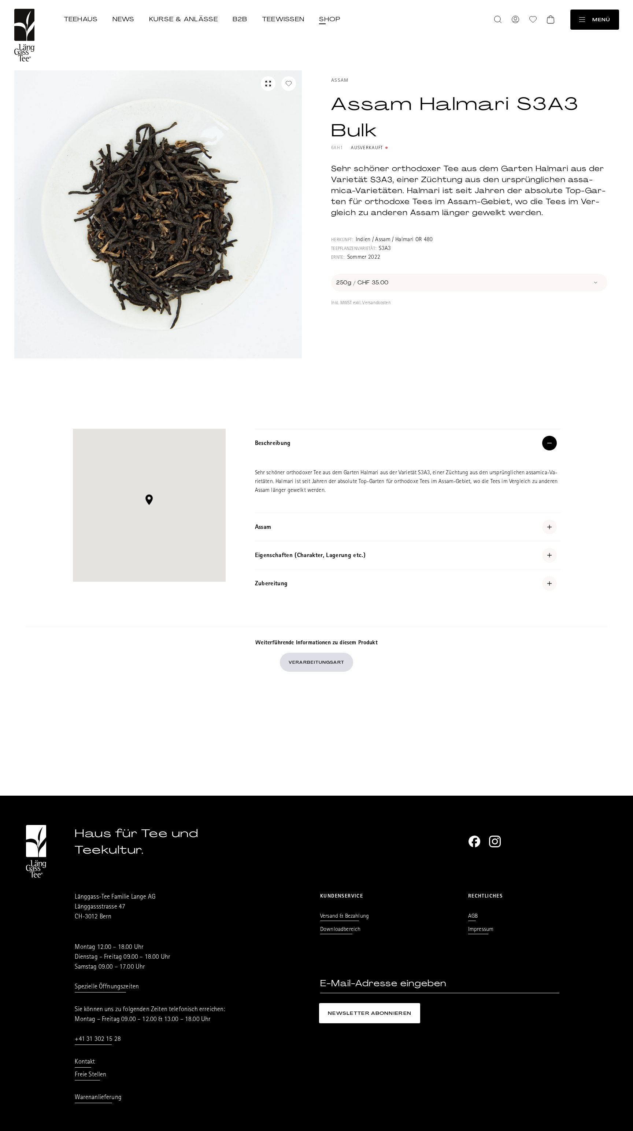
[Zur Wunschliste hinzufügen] (288, 83)
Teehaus (81, 19)
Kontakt (85, 1062)
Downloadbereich (340, 930)
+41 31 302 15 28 (98, 1039)
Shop (329, 19)
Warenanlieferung (98, 1098)
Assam (340, 80)
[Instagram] (495, 841)
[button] (149, 499)
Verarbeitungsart (316, 662)
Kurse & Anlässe (183, 19)
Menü (601, 19)
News (123, 19)
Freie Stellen (90, 1075)
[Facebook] (474, 841)
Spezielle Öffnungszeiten (107, 987)
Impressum (480, 930)
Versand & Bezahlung (344, 917)
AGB (473, 917)
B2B (240, 19)
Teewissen (283, 19)
